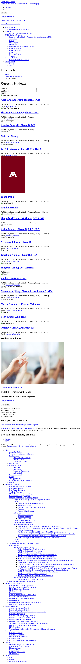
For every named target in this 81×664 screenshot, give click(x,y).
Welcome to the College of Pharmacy (21, 454)
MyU (7, 9)
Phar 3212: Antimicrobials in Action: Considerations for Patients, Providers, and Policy (46, 564)
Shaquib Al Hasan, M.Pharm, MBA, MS (22, 218)
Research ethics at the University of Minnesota (16, 428)
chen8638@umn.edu (13, 142)
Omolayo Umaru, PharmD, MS (18, 327)
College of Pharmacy (8, 17)
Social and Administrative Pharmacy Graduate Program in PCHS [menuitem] (31, 37)
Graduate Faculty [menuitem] (15, 48)
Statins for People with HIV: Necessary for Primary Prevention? (39, 538)
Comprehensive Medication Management (31, 507)
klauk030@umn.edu (12, 261)
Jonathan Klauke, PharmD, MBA (19, 254)
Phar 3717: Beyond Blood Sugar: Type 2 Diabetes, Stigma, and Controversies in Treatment (48, 568)
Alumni (16, 539)
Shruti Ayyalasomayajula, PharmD (19, 112)
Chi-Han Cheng (9, 136)
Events (11, 659)
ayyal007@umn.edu (12, 119)
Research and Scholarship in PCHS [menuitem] (21, 33)
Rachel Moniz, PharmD (13, 278)
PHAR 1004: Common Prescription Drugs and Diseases (36, 557)
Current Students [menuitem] (14, 50)
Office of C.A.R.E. (15, 475)
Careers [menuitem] (11, 41)
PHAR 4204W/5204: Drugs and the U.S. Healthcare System (38, 572)
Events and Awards (15, 650)
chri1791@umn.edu (12, 155)
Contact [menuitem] (11, 56)
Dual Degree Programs (17, 490)
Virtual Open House (24, 519)
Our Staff (17, 467)
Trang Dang (7, 196)
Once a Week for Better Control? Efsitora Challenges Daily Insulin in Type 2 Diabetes (46, 534)
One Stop (8, 7)
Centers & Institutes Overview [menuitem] (19, 60)
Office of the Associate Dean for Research (23, 640)
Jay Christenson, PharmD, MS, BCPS (21, 149)
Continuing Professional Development (22, 581)
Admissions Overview (25, 515)
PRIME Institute (14, 627)
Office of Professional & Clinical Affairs (22, 595)
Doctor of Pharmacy (16, 488)
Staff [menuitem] (10, 65)
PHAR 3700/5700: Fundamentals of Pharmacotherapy (36, 566)
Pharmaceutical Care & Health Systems (14, 20)
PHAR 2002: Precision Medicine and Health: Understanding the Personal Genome (45, 560)
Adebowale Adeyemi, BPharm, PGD (20, 99)
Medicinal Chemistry (16, 591)
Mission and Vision (24, 505)
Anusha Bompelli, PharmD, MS (18, 125)
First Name (4, 89)
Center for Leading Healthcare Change (22, 617)
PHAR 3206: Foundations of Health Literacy (33, 562)
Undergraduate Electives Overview (25, 577)
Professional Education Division (20, 604)
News (7, 655)
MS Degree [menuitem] (13, 44)
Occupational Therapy (16, 593)
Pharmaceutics (14, 600)
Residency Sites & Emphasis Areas (25, 520)
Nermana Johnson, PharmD (16, 242)
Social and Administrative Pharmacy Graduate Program (19, 425)
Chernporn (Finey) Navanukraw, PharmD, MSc (27, 291)
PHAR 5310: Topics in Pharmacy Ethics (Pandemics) (35, 576)
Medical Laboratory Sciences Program (22, 494)
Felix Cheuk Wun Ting (13, 316)
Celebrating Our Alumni (17, 652)
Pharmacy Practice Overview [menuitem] (19, 29)
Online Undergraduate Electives (24, 547)
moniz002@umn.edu (13, 285)
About (7, 450)
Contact (11, 482)
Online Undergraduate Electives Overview (32, 549)
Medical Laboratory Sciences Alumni (21, 644)
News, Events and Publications (24, 524)
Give (18, 24)
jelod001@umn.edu (12, 236)
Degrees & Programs (12, 484)
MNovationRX (14, 654)
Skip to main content (8, 2)
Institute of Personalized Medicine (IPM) (22, 625)
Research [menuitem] (8, 31)
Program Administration (26, 511)
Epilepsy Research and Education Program (23, 621)
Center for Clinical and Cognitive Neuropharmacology (27, 612)
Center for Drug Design (17, 614)
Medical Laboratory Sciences (19, 589)
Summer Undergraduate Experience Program (24, 543)
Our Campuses (14, 456)
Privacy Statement (12, 446)
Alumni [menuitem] (11, 52)
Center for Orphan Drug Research (20, 619)
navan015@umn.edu (13, 297)
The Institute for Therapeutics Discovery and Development (28, 623)
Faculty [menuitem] (11, 63)
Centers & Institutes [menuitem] (11, 58)
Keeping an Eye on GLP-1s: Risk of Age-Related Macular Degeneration (42, 532)
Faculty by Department (21, 471)
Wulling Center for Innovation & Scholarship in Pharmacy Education (32, 629)
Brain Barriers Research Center (19, 610)
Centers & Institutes (11, 606)
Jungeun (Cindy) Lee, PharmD (17, 267)
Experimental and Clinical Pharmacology (23, 587)
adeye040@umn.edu (12, 106)
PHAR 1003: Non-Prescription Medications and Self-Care (37, 555)
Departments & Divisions (13, 583)
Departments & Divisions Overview (21, 585)
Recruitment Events (24, 517)
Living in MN (14, 463)
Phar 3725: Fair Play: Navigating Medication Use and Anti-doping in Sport (43, 570)
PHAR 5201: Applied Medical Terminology (32, 574)
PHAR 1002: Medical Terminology (29, 553)
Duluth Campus (19, 460)
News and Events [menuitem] (15, 54)
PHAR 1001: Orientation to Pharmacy (30, 551)
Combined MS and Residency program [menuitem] (22, 46)
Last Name (4, 91)
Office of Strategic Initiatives (18, 597)
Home (7, 74)
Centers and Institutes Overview (20, 608)
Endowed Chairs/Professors (18, 636)
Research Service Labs (16, 635)
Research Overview (15, 633)
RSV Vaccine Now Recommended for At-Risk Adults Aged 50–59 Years (42, 536)
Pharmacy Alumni (15, 648)
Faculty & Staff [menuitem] (10, 62)
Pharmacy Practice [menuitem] (11, 27)
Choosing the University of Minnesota (30, 503)
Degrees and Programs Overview (20, 486)
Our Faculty (18, 469)
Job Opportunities (15, 479)
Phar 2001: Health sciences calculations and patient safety (37, 558)
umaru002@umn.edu (13, 334)
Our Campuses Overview (22, 458)
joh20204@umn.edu (12, 248)
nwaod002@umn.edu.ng (14, 310)
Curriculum (21, 509)
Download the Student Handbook (12, 387)
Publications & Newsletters (18, 661)
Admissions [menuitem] (13, 39)
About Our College (15, 452)
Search (4, 13)
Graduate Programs (15, 492)
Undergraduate (14, 545)
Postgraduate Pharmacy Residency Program (23, 498)
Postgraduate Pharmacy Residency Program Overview (32, 499)
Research (8, 631)
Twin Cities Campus (20, 461)
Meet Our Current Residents (23, 522)
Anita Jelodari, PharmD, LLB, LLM (20, 229)
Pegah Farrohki (9, 207)
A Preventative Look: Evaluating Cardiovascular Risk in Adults (39, 526)
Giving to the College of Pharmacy (20, 480)
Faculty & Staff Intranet (9, 24)
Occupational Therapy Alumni (19, 646)
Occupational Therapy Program (19, 496)
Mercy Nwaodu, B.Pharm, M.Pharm (20, 304)
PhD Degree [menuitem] (13, 43)
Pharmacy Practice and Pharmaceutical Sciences (25, 602)
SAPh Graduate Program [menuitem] (13, 35)
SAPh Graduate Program (13, 76)
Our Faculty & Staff (16, 465)
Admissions (17, 513)
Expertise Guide (14, 638)
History (11, 477)
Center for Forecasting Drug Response (22, 616)
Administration (18, 473)
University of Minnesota (21, 445)
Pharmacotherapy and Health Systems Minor (28, 579)
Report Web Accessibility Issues (27, 446)
